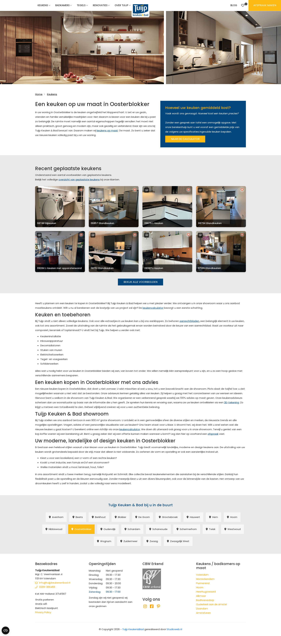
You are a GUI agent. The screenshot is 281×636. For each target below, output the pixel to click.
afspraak (213, 434)
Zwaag (153, 541)
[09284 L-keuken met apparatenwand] (60, 251)
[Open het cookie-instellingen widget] (5, 630)
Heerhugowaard (206, 591)
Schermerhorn (187, 529)
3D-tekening (231, 402)
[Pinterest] (158, 606)
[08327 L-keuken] (167, 251)
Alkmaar (201, 596)
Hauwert (194, 517)
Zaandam (202, 608)
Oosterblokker (82, 529)
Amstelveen (203, 613)
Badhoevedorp (205, 600)
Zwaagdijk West (179, 541)
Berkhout (100, 517)
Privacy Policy (43, 612)
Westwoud (233, 529)
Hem (214, 517)
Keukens (43, 5)
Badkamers (62, 5)
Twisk (211, 529)
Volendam (202, 574)
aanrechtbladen (189, 321)
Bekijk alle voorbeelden (140, 282)
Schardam (133, 529)
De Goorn (143, 517)
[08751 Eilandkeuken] (114, 251)
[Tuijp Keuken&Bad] (140, 10)
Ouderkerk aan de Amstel (211, 604)
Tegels (81, 5)
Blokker (121, 517)
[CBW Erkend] (151, 578)
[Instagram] (144, 606)
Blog (233, 5)
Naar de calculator (185, 139)
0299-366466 (47, 587)
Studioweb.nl (174, 629)
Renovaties (100, 5)
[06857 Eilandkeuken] (114, 206)
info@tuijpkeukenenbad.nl (54, 582)
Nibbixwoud (54, 529)
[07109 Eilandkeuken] (221, 251)
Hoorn (233, 517)
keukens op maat (107, 130)
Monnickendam (205, 579)
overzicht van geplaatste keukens (79, 179)
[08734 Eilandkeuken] (221, 206)
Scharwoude (159, 529)
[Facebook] (151, 606)
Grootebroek (169, 517)
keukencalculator (153, 308)
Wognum (105, 541)
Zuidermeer (129, 541)
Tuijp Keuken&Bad (133, 629)
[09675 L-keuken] (167, 206)
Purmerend (202, 583)
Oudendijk (108, 529)
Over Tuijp (121, 5)
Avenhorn (57, 517)
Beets (78, 517)
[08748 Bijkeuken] (60, 206)
